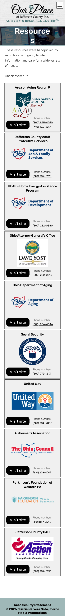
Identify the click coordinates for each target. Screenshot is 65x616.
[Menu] (59, 5)
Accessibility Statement (32, 605)
